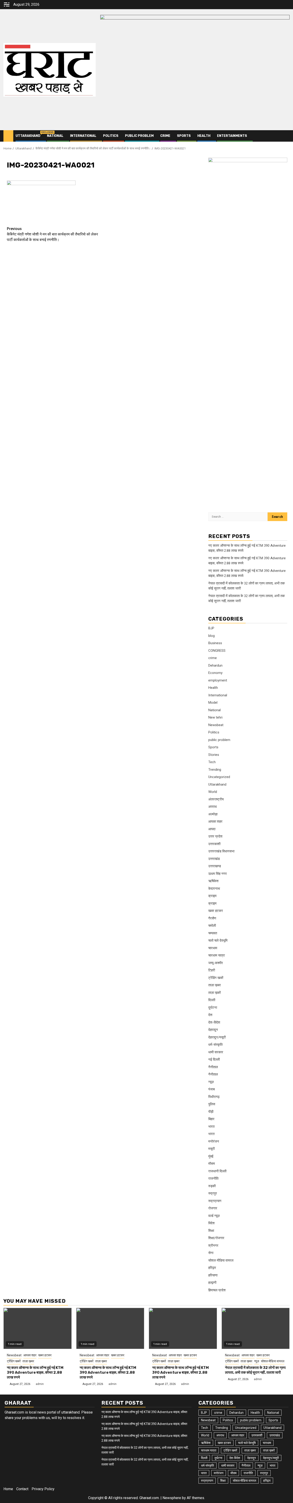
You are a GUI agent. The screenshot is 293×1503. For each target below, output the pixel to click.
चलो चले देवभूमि (218, 940)
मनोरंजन (213, 1141)
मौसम (211, 1164)
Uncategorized (219, 777)
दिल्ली (211, 1000)
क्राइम (212, 896)
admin (40, 1384)
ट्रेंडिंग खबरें (215, 978)
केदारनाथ (214, 889)
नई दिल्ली (214, 1059)
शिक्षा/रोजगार (216, 1238)
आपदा (211, 829)
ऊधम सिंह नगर (217, 874)
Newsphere (172, 1498)
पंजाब (211, 1089)
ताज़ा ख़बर (214, 985)
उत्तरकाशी (214, 844)
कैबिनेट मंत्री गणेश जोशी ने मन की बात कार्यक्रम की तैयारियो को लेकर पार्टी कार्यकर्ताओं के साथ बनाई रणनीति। (52, 234)
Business (215, 643)
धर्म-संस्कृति (215, 1045)
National (55, 136)
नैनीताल (213, 1067)
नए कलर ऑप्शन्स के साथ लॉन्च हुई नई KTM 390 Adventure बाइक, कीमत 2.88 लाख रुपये (35, 1372)
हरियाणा (212, 1275)
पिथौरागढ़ (214, 1097)
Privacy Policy (43, 1489)
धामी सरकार (215, 1052)
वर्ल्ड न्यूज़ (214, 1216)
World (212, 792)
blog (211, 636)
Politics (110, 136)
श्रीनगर (213, 1245)
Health (203, 136)
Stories (213, 755)
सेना (210, 1253)
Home (8, 1489)
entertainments (232, 136)
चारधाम (212, 948)
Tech (212, 762)
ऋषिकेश (213, 881)
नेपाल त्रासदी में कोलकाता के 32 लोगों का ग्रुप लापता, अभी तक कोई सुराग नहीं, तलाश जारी (255, 1370)
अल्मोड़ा (212, 814)
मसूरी (211, 1149)
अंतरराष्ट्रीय (216, 799)
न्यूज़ (211, 1082)
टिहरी (211, 970)
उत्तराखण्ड (214, 866)
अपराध (212, 807)
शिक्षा (211, 1231)
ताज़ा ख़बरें (214, 993)
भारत (211, 1127)
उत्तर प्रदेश (215, 836)
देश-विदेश (214, 1022)
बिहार (211, 1119)
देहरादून (213, 1030)
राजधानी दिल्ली (217, 1171)
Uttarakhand (28, 136)
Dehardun (215, 665)
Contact (22, 1489)
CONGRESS (216, 651)
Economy (215, 673)
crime (165, 136)
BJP (211, 628)
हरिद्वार (212, 1268)
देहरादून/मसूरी (217, 1037)
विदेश (211, 1223)
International (83, 136)
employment (217, 680)
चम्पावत (212, 933)
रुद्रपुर (212, 1193)
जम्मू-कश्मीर (215, 963)
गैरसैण (212, 918)
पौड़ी (210, 1112)
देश (210, 1015)
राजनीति (213, 1178)
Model (212, 702)
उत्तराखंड (214, 859)
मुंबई (210, 1156)
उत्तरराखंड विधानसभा (221, 851)
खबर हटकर (215, 911)
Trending (214, 770)
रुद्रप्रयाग (214, 1201)
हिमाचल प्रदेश (217, 1290)
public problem (139, 136)
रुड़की (212, 1186)
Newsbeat (215, 725)
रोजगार (212, 1208)
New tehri (215, 717)
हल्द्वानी (212, 1283)
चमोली (212, 926)
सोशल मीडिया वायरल (220, 1260)
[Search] (286, 136)
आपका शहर (215, 821)
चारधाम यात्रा (216, 955)
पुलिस (211, 1104)
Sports (184, 136)
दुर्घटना (212, 1008)
